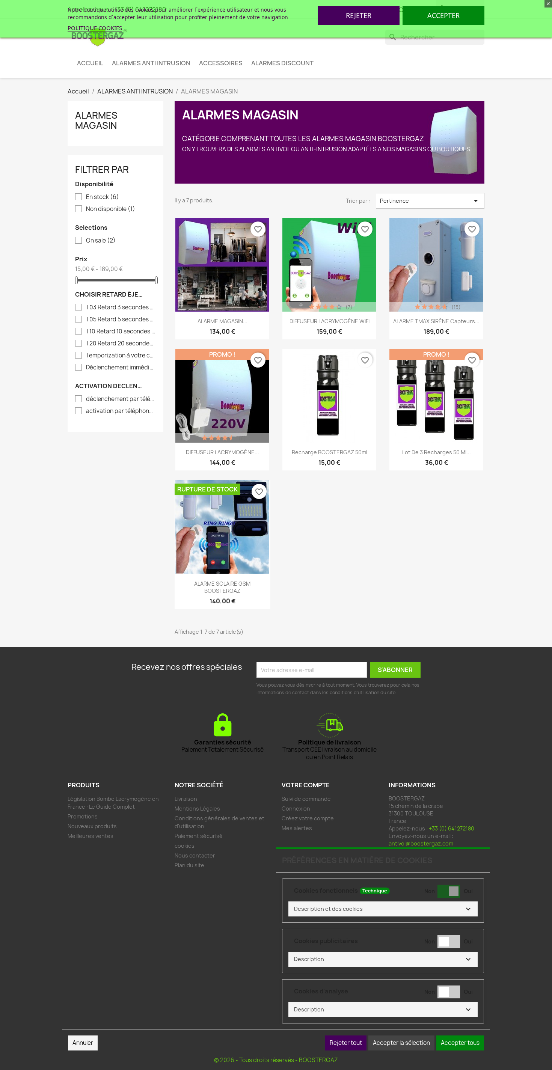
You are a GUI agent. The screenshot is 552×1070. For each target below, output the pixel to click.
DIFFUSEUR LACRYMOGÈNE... (222, 452)
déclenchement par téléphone (120, 399)
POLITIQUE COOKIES (95, 28)
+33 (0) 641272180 (451, 828)
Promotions (83, 816)
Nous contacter (195, 855)
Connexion (296, 808)
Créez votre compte (308, 818)
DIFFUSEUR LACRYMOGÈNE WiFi (330, 321)
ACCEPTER (443, 15)
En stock (102, 197)
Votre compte (306, 785)
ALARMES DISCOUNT (282, 63)
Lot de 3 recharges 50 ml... (436, 452)
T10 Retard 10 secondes (120, 331)
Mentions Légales (197, 808)
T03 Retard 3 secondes (120, 307)
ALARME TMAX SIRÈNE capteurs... (436, 321)
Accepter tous (460, 1043)
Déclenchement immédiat (120, 367)
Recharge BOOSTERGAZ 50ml (329, 452)
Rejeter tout (346, 1043)
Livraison (186, 798)
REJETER (358, 15)
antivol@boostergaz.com (421, 843)
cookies (185, 845)
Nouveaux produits (92, 826)
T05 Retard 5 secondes (120, 319)
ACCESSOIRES (221, 63)
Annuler (82, 1043)
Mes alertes (297, 828)
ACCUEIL (90, 63)
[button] (383, 908)
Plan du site (189, 865)
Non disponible (110, 209)
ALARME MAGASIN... (222, 321)
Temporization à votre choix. (120, 355)
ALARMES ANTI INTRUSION (151, 63)
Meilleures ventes (90, 835)
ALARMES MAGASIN (96, 120)
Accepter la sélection (401, 1043)
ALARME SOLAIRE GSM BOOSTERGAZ (222, 587)
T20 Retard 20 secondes (120, 343)
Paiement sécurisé (199, 835)
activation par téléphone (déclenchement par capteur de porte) (120, 411)
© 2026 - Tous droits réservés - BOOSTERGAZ (276, 1060)
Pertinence (430, 200)
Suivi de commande (306, 798)
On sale (101, 240)
